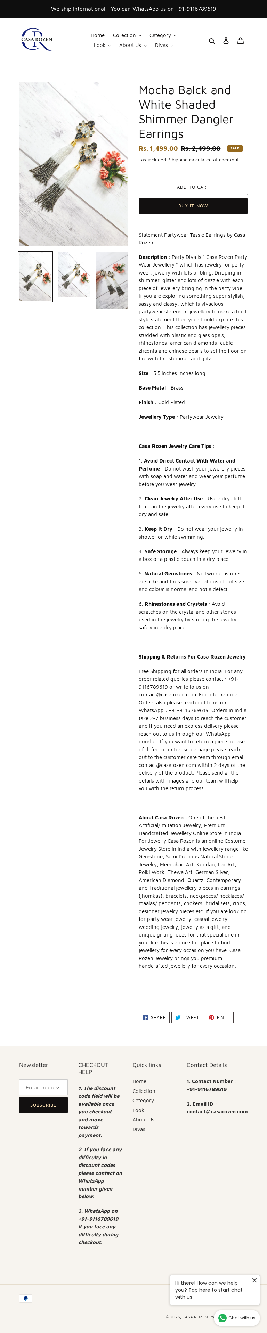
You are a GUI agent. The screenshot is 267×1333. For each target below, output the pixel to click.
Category (143, 1100)
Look (138, 1110)
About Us (143, 1119)
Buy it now (193, 205)
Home (139, 1081)
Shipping (178, 159)
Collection (143, 1091)
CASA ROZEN (195, 1316)
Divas (138, 1129)
